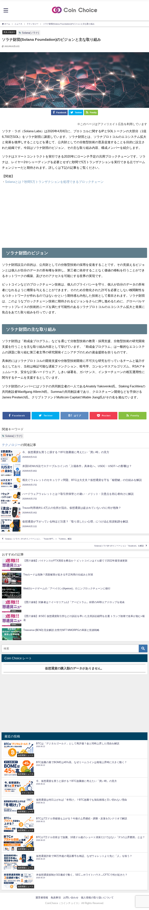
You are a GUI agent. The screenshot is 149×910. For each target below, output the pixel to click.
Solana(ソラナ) (30, 33)
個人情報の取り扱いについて (97, 897)
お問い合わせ (70, 897)
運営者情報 (42, 897)
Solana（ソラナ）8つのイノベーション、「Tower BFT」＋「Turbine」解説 (38, 539)
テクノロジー (9, 32)
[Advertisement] (74, 215)
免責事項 (56, 897)
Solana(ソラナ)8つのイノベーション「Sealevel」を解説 (119, 546)
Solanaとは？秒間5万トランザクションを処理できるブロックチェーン (54, 181)
